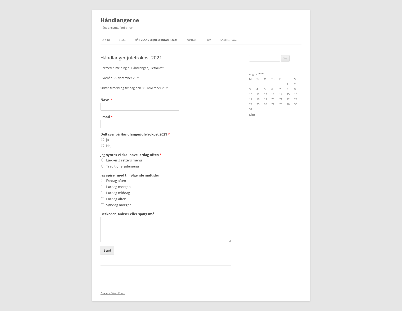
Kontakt (192, 40)
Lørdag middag (118, 193)
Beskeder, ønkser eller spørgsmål (128, 214)
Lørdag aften (116, 199)
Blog (122, 40)
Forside (105, 40)
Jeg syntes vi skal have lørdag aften (131, 155)
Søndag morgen (118, 205)
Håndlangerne (119, 20)
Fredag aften (116, 180)
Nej (108, 145)
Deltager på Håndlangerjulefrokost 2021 (135, 134)
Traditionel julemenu (122, 166)
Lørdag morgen (118, 186)
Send (107, 250)
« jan (252, 114)
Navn (106, 100)
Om (209, 40)
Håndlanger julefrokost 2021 (156, 40)
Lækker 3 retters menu (124, 160)
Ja (107, 139)
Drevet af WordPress (112, 293)
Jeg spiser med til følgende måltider (129, 175)
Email (106, 117)
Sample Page (228, 40)
